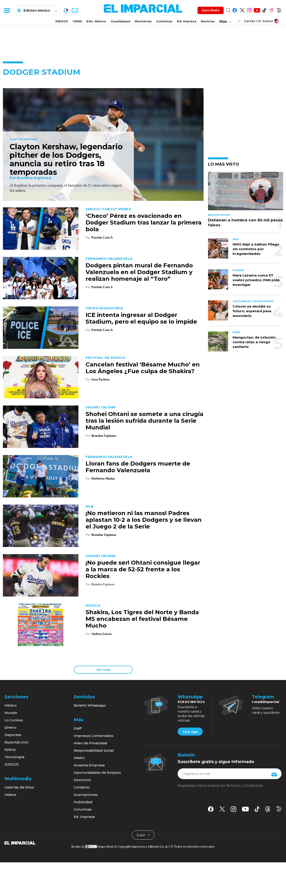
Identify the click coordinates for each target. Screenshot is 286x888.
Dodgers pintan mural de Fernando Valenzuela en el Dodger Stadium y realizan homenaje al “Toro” (139, 272)
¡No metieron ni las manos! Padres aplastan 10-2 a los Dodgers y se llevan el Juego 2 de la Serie (144, 520)
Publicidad (83, 802)
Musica (93, 605)
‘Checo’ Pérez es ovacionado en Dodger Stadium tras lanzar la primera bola (144, 222)
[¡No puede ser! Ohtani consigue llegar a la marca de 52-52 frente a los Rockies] (40, 575)
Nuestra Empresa (89, 765)
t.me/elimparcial (265, 702)
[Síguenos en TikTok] (264, 9)
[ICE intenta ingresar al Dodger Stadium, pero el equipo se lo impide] (40, 327)
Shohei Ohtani (101, 407)
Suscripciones (86, 794)
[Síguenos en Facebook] (234, 9)
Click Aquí (190, 732)
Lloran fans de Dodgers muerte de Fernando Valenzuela (138, 467)
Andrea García (101, 634)
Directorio (82, 780)
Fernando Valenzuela (109, 258)
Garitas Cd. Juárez (258, 21)
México (10, 705)
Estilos (10, 749)
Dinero (10, 727)
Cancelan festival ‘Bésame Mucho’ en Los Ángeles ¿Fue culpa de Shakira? (143, 368)
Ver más (103, 670)
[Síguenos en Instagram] (249, 9)
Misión (79, 758)
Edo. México (96, 21)
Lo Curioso (13, 720)
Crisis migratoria (104, 308)
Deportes (12, 735)
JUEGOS (61, 21)
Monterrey (143, 21)
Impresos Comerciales (93, 736)
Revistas (208, 21)
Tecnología (14, 757)
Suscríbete (210, 10)
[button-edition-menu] (240, 21)
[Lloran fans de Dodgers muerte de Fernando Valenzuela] (40, 476)
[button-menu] (6, 10)
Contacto (82, 787)
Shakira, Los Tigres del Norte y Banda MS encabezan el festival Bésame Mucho (142, 619)
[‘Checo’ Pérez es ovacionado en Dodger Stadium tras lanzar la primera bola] (40, 228)
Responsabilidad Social (94, 750)
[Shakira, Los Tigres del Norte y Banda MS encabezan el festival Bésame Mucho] (40, 624)
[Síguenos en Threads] (271, 9)
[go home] (20, 842)
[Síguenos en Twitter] (242, 9)
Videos (10, 794)
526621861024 (191, 702)
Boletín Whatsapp (90, 705)
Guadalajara (120, 21)
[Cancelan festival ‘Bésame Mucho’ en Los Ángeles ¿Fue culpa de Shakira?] (40, 376)
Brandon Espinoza (34, 178)
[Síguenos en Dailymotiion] (279, 808)
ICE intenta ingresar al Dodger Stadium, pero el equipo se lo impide (141, 318)
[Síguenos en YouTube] (257, 9)
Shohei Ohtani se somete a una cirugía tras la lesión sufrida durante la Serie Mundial (144, 420)
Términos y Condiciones (244, 786)
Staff (77, 728)
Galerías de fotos (19, 787)
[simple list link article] (245, 193)
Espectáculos (16, 742)
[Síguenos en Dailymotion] (279, 9)
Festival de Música (105, 357)
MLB (90, 506)
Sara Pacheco (100, 379)
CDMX (77, 21)
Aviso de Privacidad (90, 743)
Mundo (10, 713)
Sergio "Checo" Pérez (108, 209)
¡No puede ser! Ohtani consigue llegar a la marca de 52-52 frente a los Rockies (143, 569)
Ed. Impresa (186, 21)
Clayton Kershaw (23, 139)
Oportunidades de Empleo (97, 772)
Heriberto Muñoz (103, 478)
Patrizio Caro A (101, 237)
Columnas (164, 21)
